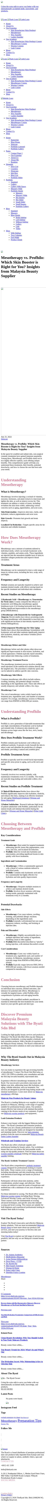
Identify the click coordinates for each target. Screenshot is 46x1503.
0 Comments (6, 1294)
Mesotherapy (6, 1277)
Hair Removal (24, 1417)
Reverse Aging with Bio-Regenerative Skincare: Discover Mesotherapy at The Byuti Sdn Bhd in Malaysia (20, 1304)
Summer (3, 1424)
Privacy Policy (6, 1495)
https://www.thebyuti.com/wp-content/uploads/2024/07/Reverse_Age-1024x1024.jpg (22, 1297)
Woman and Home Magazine (21, 811)
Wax (7, 1424)
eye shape (16, 1417)
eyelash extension (7, 1417)
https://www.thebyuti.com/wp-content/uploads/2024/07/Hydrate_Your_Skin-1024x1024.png (19, 1326)
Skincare (4, 439)
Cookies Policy (7, 1493)
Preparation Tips (29, 1420)
